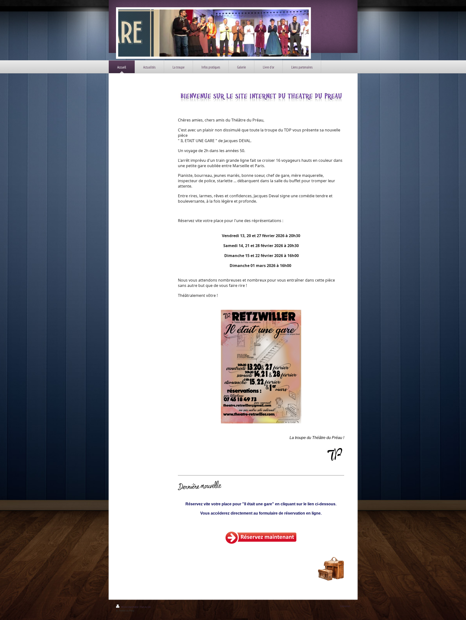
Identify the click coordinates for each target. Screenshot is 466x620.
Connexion (345, 606)
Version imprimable (129, 607)
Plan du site (145, 607)
